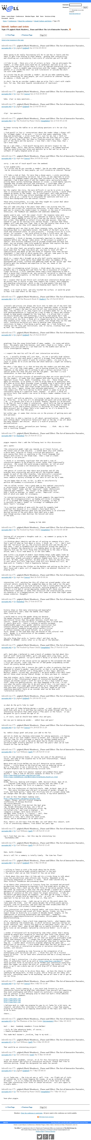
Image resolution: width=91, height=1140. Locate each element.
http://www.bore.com (12, 1000)
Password (5, 18)
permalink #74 (7, 1092)
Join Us (11, 18)
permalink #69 (7, 984)
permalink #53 (7, 106)
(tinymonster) (48, 1021)
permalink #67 (7, 845)
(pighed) (25, 48)
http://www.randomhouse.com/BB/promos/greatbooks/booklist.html (31, 777)
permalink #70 (7, 1021)
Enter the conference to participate (32, 1113)
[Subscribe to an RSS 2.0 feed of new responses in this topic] (70, 29)
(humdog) (20, 436)
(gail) (30, 752)
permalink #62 (7, 647)
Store (42, 16)
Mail (37, 16)
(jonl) (32, 1055)
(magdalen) (45, 121)
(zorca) (27, 94)
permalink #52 (7, 94)
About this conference (25, 21)
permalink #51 (7, 48)
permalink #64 (7, 728)
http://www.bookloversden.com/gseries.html (22, 775)
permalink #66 (7, 831)
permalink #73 (7, 1071)
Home (3, 16)
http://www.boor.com (12, 1002)
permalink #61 (7, 602)
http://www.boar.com (12, 998)
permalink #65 (7, 752)
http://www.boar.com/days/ (50, 961)
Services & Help (50, 16)
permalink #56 (7, 299)
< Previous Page (26, 35)
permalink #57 (7, 335)
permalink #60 (7, 577)
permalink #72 (7, 1055)
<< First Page (10, 35)
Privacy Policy (40, 1131)
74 (15, 48)
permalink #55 (7, 158)
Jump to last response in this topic (13, 40)
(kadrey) (42, 299)
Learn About (10, 16)
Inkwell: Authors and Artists (43, 21)
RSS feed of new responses (46, 1117)
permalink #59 (7, 530)
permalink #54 (7, 121)
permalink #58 (7, 436)
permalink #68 (7, 863)
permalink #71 (7, 1042)
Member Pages (30, 16)
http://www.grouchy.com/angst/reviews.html (22, 798)
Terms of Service (50, 1131)
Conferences (20, 16)
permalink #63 (7, 698)
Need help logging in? (75, 13)
